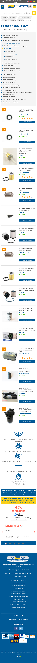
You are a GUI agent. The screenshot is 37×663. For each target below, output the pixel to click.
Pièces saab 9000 (18, 599)
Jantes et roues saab (11, 85)
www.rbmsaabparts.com (18, 577)
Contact (19, 652)
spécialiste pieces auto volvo (23, 564)
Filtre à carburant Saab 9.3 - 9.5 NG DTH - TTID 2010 (27, 329)
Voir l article (27, 121)
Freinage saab (9, 80)
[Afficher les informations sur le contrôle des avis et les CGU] (30, 518)
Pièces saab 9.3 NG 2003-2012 (18, 604)
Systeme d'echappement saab (14, 99)
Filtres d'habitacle (11, 59)
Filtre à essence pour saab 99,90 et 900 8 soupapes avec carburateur (25, 151)
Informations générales (18, 580)
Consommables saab (11, 43)
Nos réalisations (18, 588)
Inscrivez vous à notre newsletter (19, 619)
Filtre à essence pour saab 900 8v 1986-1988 (26, 309)
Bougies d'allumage (12, 71)
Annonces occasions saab (18, 591)
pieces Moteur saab (11, 87)
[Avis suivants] (34, 531)
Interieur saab (9, 82)
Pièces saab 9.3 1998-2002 (18, 602)
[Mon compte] (30, 6)
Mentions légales (10, 652)
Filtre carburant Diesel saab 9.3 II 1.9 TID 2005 (26, 229)
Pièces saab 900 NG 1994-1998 (18, 596)
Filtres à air (9, 56)
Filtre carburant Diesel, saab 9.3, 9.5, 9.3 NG (26, 169)
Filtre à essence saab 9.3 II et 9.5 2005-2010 (27, 209)
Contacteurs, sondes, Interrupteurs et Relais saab (17, 93)
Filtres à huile (10, 51)
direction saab (9, 74)
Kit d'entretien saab (12, 63)
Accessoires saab (10, 35)
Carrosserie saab (10, 38)
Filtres (7, 48)
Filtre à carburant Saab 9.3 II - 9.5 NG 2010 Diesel (26, 289)
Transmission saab (10, 102)
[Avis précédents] (2, 531)
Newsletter (26, 652)
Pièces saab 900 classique (18, 594)
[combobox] (8, 29)
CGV (2, 652)
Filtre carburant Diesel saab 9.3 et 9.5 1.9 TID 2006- (26, 350)
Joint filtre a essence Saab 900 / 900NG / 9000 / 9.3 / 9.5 (26, 110)
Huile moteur (9, 65)
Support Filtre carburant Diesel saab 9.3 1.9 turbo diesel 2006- (27, 390)
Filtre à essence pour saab (25, 189)
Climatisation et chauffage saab (15, 40)
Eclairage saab (9, 77)
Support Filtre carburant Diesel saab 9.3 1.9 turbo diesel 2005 (27, 410)
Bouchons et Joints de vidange (15, 46)
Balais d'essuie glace (12, 68)
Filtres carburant (11, 54)
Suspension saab (9, 97)
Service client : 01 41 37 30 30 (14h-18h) (15, 1)
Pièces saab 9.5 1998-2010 (18, 607)
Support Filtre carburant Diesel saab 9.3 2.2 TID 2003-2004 (27, 370)
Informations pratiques (18, 583)
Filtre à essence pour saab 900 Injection (25, 249)
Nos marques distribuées (18, 586)
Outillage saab (8, 90)
